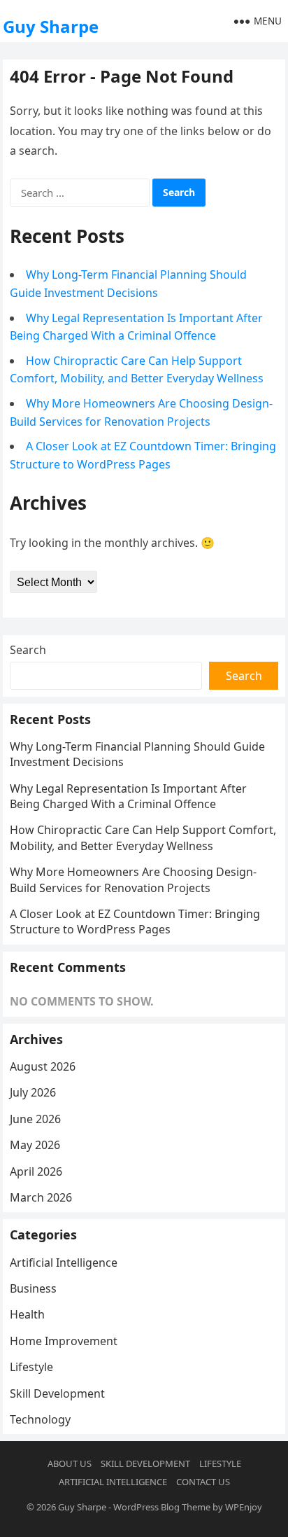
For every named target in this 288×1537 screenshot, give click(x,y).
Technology (40, 1419)
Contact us (203, 1481)
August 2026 (42, 1066)
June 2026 (35, 1119)
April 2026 (36, 1171)
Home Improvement (63, 1341)
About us (70, 1463)
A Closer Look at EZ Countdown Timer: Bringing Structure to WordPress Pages (135, 921)
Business (33, 1288)
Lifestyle (31, 1367)
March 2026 (41, 1197)
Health (27, 1314)
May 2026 (35, 1145)
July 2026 (33, 1092)
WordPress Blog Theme (161, 1507)
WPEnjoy (243, 1507)
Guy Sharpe (51, 26)
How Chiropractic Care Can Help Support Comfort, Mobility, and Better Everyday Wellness (143, 837)
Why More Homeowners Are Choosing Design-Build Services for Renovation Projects (133, 879)
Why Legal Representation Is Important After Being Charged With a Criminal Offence (128, 796)
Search (28, 650)
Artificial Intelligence (63, 1262)
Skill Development (57, 1393)
